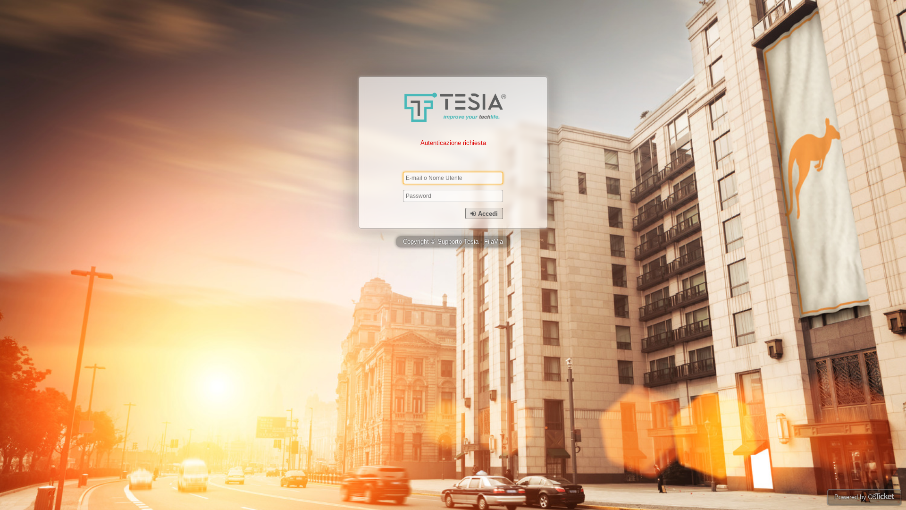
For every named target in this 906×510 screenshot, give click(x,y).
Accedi (487, 213)
